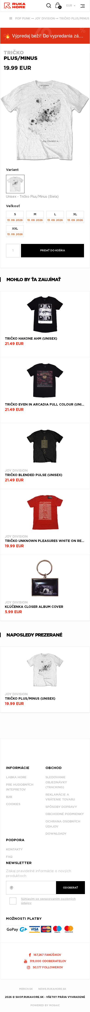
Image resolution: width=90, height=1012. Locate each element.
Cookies (13, 804)
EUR (69, 5)
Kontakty (14, 849)
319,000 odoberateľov (47, 961)
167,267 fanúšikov (47, 955)
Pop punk (22, 18)
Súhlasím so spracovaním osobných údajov (48, 901)
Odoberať (70, 887)
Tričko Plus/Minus (74, 18)
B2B (9, 797)
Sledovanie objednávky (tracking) (56, 782)
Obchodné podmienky (64, 814)
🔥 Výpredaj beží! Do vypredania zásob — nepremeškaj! (47, 35)
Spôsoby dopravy (61, 807)
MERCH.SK (26, 988)
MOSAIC (54, 1005)
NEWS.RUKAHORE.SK (52, 988)
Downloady (55, 833)
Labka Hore (16, 777)
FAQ (9, 856)
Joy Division (45, 18)
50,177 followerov (47, 967)
